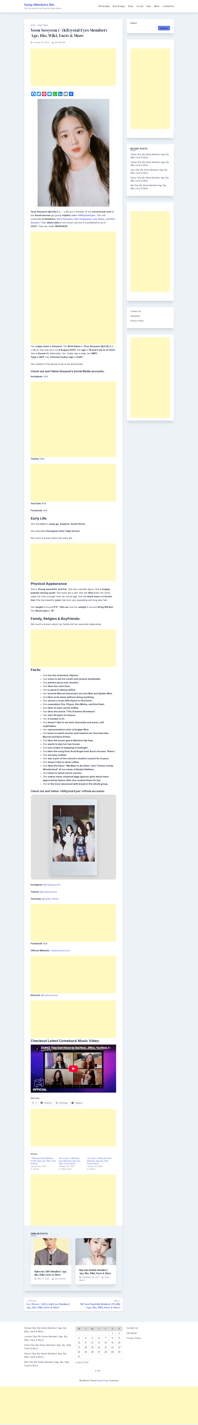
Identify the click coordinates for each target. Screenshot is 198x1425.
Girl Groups (104, 6)
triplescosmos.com (60, 950)
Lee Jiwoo (98, 219)
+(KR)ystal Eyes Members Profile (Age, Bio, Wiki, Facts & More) (43, 1161)
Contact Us (168, 6)
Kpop (33, 25)
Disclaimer (135, 316)
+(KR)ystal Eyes (86, 215)
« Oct (97, 1370)
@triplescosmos (52, 884)
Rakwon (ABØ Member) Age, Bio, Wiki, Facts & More (50, 1273)
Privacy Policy (137, 320)
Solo (148, 6)
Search (133, 23)
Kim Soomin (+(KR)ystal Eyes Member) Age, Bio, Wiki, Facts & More (70, 1161)
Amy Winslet (60, 42)
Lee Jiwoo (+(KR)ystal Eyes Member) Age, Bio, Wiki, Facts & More (99, 1161)
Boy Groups (119, 6)
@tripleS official (50, 898)
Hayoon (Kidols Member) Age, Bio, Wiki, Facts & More (95, 1271)
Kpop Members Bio (39, 5)
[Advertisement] (73, 67)
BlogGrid (101, 1380)
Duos (130, 6)
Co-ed (139, 6)
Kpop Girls (43, 25)
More (156, 6)
